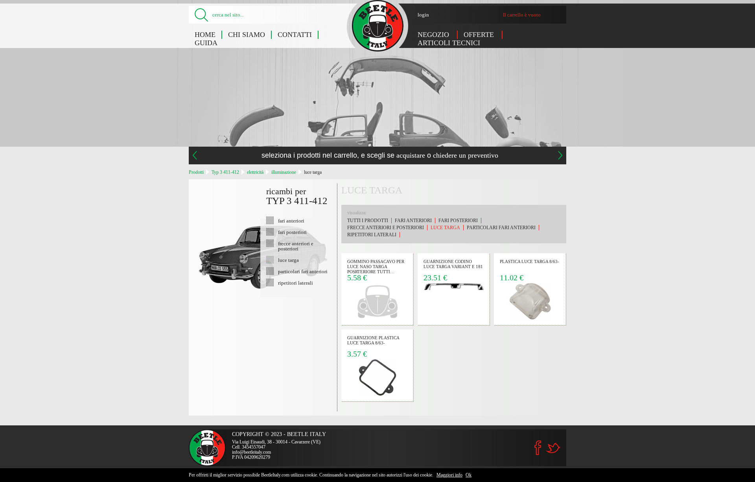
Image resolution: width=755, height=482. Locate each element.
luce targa (313, 172)
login (423, 15)
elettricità (255, 172)
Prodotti (196, 172)
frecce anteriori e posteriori (295, 246)
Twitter (552, 448)
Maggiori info (449, 475)
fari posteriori (292, 232)
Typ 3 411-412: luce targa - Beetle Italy (377, 26)
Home (205, 35)
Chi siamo (246, 35)
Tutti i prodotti (367, 220)
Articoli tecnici (449, 43)
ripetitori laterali (295, 282)
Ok (468, 475)
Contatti (295, 35)
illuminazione (283, 172)
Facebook (537, 447)
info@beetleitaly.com (251, 452)
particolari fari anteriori (303, 271)
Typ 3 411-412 (225, 172)
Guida (206, 43)
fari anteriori (291, 220)
